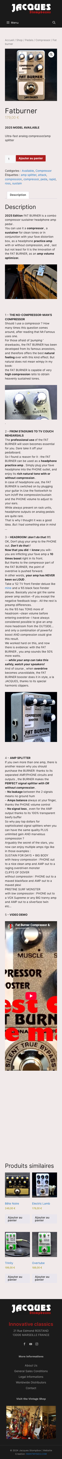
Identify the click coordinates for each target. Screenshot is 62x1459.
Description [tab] (18, 194)
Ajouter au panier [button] (15, 1219)
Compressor (43, 40)
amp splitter (28, 175)
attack (42, 175)
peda (44, 179)
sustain (17, 183)
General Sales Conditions (31, 1371)
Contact (31, 1388)
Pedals (29, 40)
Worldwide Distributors (31, 1382)
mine (8, 588)
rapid (52, 179)
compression (13, 179)
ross (8, 183)
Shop (19, 40)
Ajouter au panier (31, 158)
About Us (31, 1365)
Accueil (9, 40)
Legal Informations (31, 1376)
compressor (31, 179)
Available (28, 170)
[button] (54, 23)
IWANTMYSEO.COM (36, 1454)
